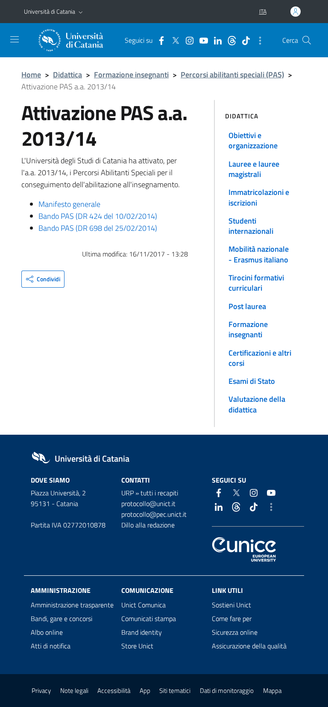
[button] (81, 11)
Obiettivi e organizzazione (253, 140)
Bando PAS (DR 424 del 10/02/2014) (97, 216)
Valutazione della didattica (256, 404)
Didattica (67, 74)
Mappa (272, 690)
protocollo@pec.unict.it (154, 514)
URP (127, 493)
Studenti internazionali (250, 226)
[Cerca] (307, 40)
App (145, 690)
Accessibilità (113, 690)
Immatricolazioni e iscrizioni (258, 197)
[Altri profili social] (258, 40)
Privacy (41, 690)
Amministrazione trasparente (72, 605)
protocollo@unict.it (148, 503)
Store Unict (137, 646)
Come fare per (232, 618)
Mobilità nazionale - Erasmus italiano (258, 254)
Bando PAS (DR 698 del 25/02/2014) (97, 228)
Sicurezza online (235, 632)
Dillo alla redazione (148, 525)
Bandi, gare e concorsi (61, 618)
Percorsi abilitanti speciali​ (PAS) (232, 74)
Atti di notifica (50, 646)
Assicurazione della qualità (249, 646)
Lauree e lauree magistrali (253, 169)
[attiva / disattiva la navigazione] (14, 39)
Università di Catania (49, 11)
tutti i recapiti (159, 493)
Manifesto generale (69, 204)
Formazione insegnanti (131, 74)
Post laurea (247, 306)
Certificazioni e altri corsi (259, 358)
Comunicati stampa (148, 618)
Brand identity (141, 632)
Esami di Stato (251, 381)
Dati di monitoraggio (227, 690)
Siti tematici (174, 690)
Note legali (74, 690)
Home (31, 74)
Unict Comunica (143, 605)
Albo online (47, 632)
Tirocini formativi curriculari (256, 283)
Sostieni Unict (231, 605)
